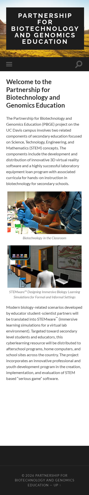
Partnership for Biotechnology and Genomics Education (45, 28)
